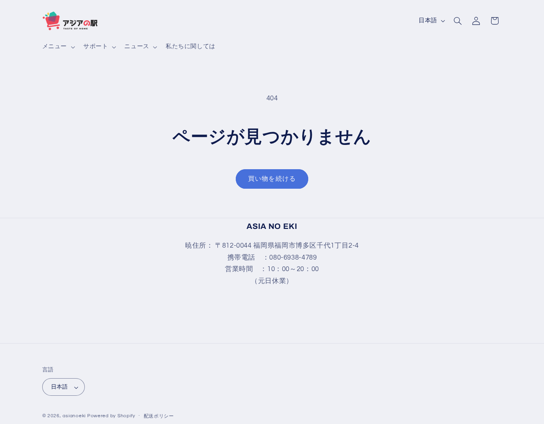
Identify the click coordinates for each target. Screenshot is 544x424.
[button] (57, 47)
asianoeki (74, 416)
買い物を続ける (271, 179)
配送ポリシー (159, 416)
